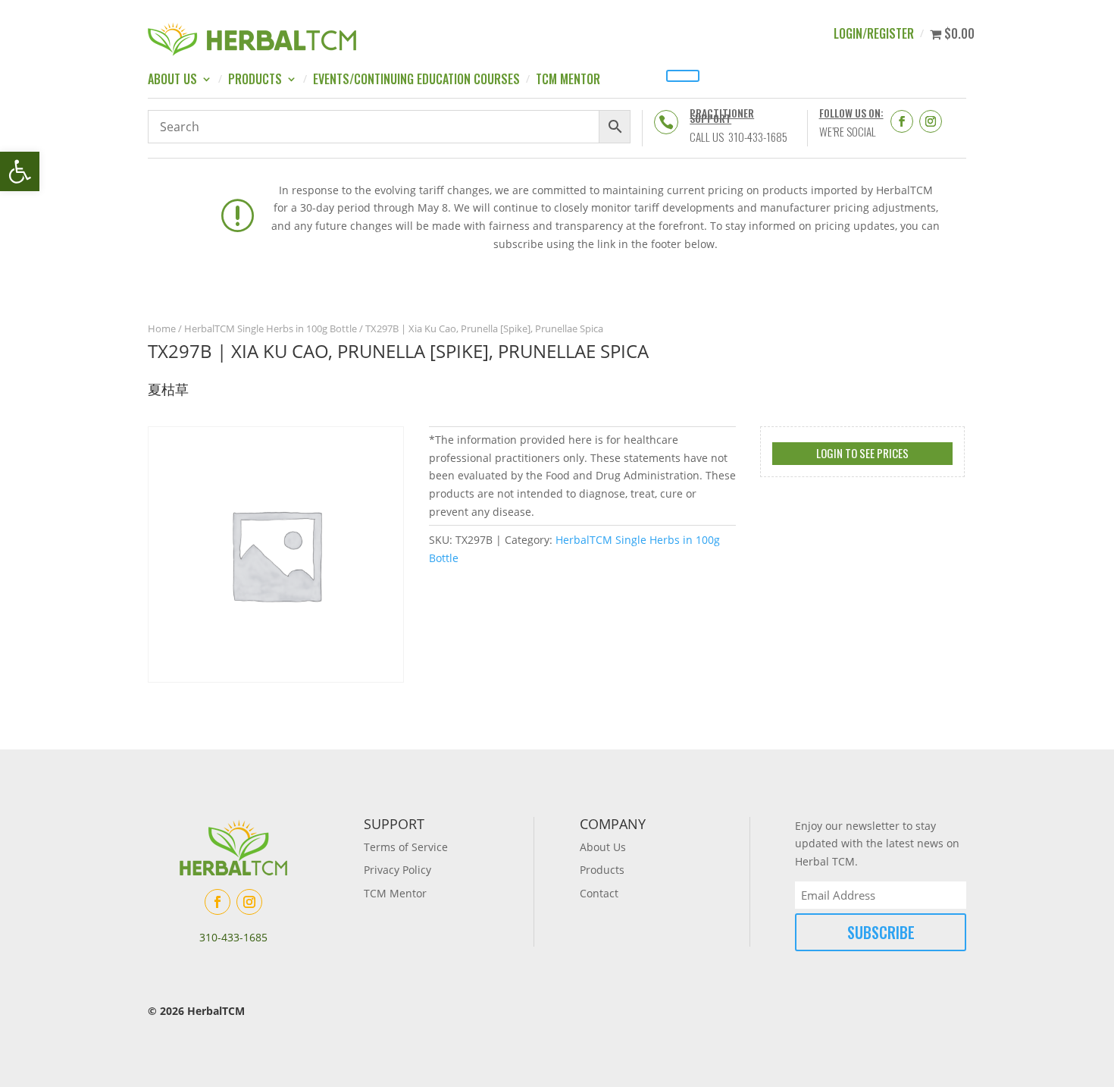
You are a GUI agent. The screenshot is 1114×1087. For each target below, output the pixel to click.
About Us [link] (172, 81)
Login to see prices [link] (862, 453)
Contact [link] (599, 893)
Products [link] (255, 81)
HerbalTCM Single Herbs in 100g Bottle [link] (270, 328)
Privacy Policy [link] (397, 869)
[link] (19, 171)
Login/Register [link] (874, 35)
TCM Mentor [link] (568, 81)
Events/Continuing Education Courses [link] (416, 81)
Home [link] (162, 328)
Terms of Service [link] (406, 847)
